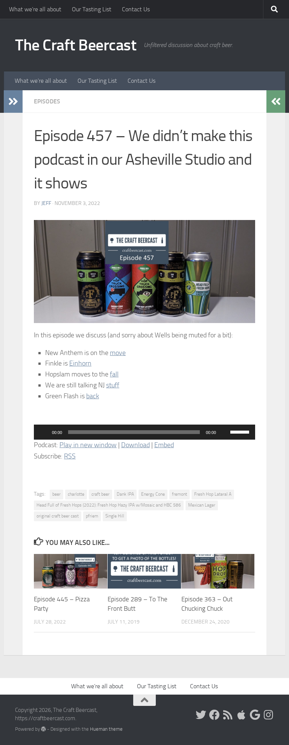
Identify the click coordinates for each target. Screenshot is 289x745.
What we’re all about (35, 9)
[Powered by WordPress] (43, 729)
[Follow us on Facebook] (214, 715)
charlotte (76, 494)
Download (135, 445)
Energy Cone (153, 494)
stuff (112, 385)
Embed (164, 445)
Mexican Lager (201, 505)
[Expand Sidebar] (13, 101)
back (92, 396)
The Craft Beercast (75, 45)
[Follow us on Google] (255, 715)
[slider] (240, 431)
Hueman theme (106, 729)
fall (114, 374)
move (118, 353)
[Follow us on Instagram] (268, 715)
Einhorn (80, 363)
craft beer (100, 494)
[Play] (43, 432)
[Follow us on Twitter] (201, 715)
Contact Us (136, 9)
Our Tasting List (91, 9)
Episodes (47, 101)
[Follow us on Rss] (228, 715)
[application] (144, 432)
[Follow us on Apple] (241, 715)
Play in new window (88, 445)
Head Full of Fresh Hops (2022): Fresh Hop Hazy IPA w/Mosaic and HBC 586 (109, 505)
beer (56, 494)
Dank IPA (125, 494)
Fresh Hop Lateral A (212, 494)
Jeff (46, 203)
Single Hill (114, 516)
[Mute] (224, 432)
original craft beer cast (58, 516)
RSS (70, 456)
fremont (179, 494)
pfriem (92, 516)
